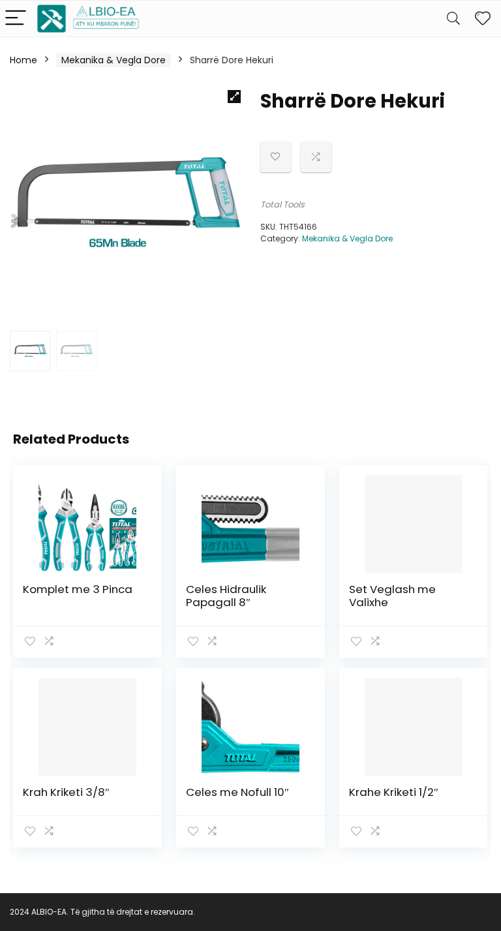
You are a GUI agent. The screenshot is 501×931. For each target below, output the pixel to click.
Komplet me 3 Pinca (77, 589)
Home (23, 60)
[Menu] (15, 18)
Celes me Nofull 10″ (237, 792)
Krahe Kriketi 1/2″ (393, 792)
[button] (234, 96)
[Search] (453, 18)
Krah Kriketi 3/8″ (66, 792)
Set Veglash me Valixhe (392, 595)
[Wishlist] (483, 18)
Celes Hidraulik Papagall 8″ (226, 595)
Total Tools (282, 204)
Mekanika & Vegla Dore (113, 60)
